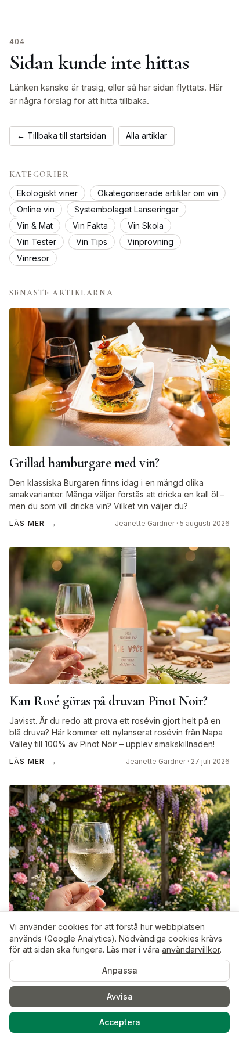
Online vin (36, 209)
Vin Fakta (90, 225)
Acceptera (119, 1022)
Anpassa (119, 970)
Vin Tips (91, 242)
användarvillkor (191, 949)
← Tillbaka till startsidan (61, 135)
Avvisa (120, 996)
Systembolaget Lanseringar (126, 209)
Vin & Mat (35, 225)
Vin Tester (36, 242)
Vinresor (33, 258)
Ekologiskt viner (47, 193)
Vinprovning (150, 242)
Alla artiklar (146, 135)
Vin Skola (146, 225)
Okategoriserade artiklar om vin (157, 193)
